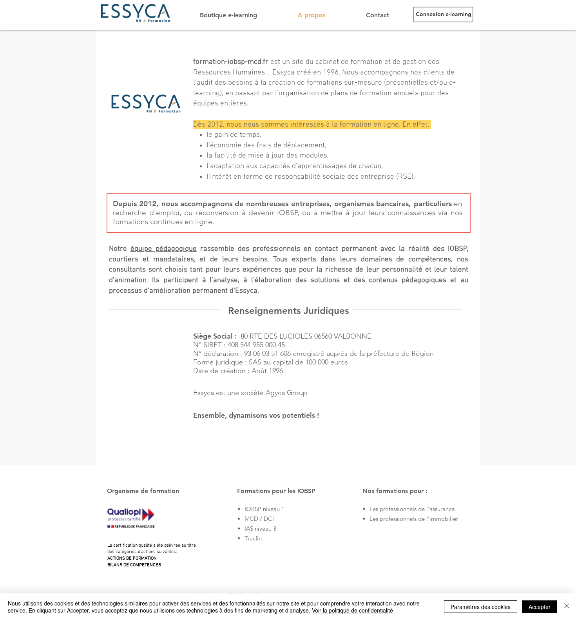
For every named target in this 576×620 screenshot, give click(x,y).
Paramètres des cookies (481, 607)
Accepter (540, 607)
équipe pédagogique (163, 249)
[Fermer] (566, 607)
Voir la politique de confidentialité (352, 610)
